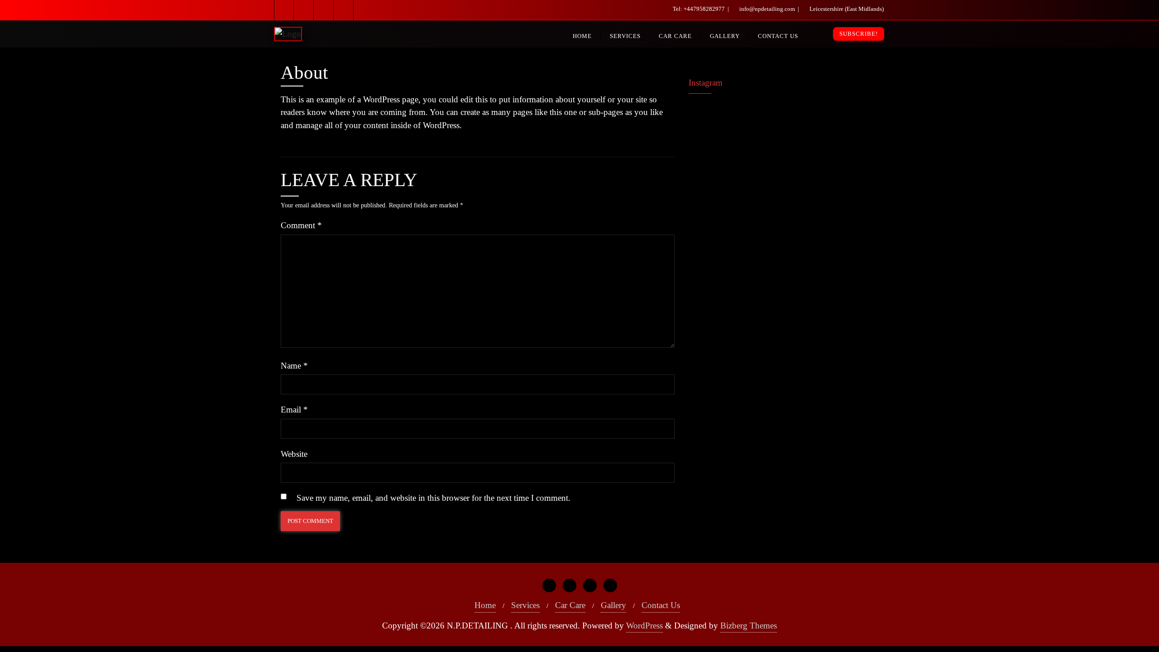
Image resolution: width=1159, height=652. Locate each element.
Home (485, 605)
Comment (301, 225)
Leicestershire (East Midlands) (846, 8)
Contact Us (661, 605)
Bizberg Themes (748, 625)
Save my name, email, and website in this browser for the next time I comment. (433, 498)
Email (294, 409)
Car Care (570, 605)
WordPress (644, 625)
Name (294, 365)
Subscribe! (858, 33)
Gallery (613, 605)
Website (294, 454)
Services (525, 605)
